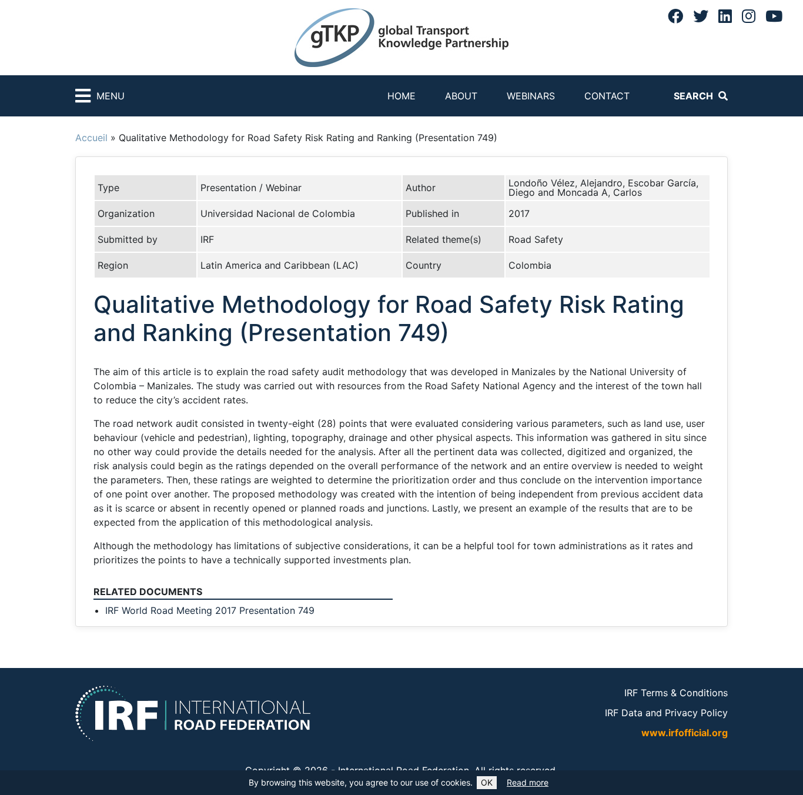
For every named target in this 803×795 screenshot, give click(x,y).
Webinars (531, 96)
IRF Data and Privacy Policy (666, 713)
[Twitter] (700, 16)
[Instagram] (748, 16)
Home (401, 96)
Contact (607, 96)
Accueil (91, 137)
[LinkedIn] (725, 16)
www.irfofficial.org (684, 733)
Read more (527, 782)
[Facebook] (675, 16)
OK (487, 782)
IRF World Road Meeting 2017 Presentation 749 (209, 610)
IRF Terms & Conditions (676, 693)
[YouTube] (773, 16)
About (461, 96)
